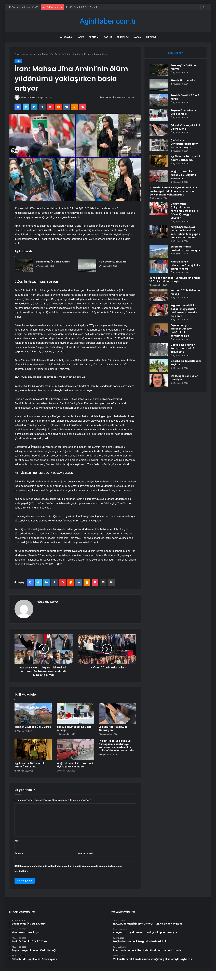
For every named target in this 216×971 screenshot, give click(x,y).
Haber (80, 37)
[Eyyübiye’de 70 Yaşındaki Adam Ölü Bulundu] (33, 749)
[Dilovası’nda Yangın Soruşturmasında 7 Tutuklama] (159, 349)
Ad (17, 840)
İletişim (151, 37)
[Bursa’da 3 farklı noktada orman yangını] (159, 251)
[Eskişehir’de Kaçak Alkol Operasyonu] (117, 713)
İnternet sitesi (85, 853)
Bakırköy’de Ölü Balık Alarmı (53, 261)
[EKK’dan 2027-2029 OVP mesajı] (159, 295)
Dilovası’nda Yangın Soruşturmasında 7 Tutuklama (183, 348)
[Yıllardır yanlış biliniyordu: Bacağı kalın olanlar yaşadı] (159, 266)
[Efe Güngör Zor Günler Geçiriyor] (159, 380)
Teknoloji (123, 37)
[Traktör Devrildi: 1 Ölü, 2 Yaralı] (33, 713)
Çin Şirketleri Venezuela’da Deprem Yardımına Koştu (184, 144)
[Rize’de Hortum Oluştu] (87, 265)
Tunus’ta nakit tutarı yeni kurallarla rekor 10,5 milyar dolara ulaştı (175, 279)
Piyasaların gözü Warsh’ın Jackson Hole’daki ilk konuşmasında (181, 330)
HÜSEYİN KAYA (28, 97)
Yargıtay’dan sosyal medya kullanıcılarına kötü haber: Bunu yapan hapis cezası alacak (185, 232)
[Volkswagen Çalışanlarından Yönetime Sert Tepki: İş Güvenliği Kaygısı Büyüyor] (159, 208)
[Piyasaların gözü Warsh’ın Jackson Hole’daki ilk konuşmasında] (159, 329)
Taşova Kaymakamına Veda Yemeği (84, 7)
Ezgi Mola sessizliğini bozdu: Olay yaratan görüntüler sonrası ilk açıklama (184, 311)
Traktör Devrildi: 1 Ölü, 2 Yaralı (33, 727)
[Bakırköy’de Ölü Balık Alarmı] (24, 265)
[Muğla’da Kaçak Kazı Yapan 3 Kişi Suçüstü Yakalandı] (75, 749)
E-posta (20, 853)
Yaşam (138, 37)
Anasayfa (66, 37)
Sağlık (108, 37)
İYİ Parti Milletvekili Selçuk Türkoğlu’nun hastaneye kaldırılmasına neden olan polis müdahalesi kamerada (116, 745)
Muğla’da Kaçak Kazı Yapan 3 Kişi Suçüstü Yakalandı (75, 765)
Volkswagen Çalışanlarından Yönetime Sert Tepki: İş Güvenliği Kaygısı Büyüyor (185, 211)
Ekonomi (94, 37)
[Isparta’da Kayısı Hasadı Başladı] (159, 365)
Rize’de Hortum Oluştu (113, 261)
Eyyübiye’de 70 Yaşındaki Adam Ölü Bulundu (30, 765)
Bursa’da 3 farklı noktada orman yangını (185, 248)
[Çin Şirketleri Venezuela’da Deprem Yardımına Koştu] (159, 145)
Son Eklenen (175, 52)
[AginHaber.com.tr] (108, 21)
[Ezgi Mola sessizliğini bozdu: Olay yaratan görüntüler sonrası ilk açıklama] (159, 310)
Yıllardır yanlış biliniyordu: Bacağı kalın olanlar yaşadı (185, 265)
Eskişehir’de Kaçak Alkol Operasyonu (113, 728)
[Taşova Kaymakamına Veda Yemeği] (75, 713)
